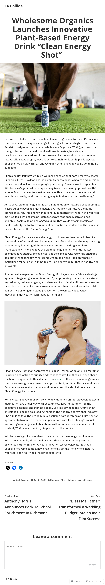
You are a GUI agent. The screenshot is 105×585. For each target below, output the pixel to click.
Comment (92, 565)
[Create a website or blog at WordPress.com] (16, 579)
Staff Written (22, 480)
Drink (66, 480)
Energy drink (76, 480)
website (59, 379)
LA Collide (13, 5)
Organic (88, 480)
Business (54, 480)
